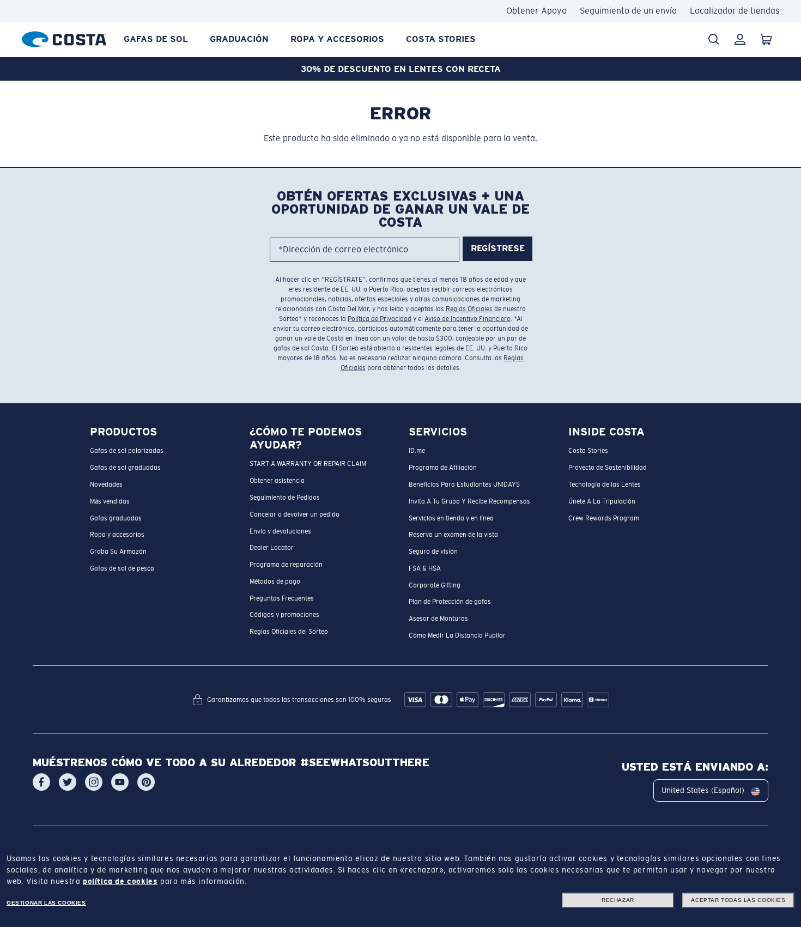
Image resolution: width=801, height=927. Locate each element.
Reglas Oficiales (469, 309)
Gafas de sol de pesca (122, 568)
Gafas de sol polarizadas (126, 451)
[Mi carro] (766, 39)
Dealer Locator (272, 548)
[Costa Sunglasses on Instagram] (93, 782)
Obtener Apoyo (536, 10)
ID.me (417, 451)
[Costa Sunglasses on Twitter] (67, 782)
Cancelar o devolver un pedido (294, 514)
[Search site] (714, 39)
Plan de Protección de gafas (450, 602)
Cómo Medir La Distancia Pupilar (457, 635)
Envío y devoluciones (280, 531)
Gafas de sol (156, 39)
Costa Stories (441, 39)
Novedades (106, 484)
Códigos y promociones (284, 615)
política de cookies (120, 881)
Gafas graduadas (116, 518)
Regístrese (498, 249)
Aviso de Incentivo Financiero (467, 319)
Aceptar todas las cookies (738, 900)
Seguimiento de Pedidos (285, 497)
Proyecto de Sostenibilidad (607, 468)
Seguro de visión (433, 551)
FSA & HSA (425, 568)
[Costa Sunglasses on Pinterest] (146, 782)
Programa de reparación (286, 564)
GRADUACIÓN (239, 39)
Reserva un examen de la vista (453, 535)
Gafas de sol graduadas (125, 468)
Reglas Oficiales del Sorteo (289, 632)
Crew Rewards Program (603, 518)
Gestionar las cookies (46, 903)
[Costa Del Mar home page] (64, 37)
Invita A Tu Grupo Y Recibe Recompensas (469, 501)
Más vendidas (110, 501)
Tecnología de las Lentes (604, 484)
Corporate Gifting (434, 585)
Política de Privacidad (379, 319)
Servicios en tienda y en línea (451, 518)
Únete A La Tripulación (601, 501)
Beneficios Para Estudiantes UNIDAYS (464, 484)
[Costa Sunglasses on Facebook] (41, 782)
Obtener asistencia (277, 481)
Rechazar (618, 900)
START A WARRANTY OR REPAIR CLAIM (308, 464)
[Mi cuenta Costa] (740, 39)
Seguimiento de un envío (628, 10)
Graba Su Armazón (118, 551)
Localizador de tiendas (734, 10)
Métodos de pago (275, 581)
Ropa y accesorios (337, 39)
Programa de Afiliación (443, 468)
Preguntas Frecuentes (282, 598)
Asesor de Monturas (438, 619)
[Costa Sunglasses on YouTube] (120, 782)
